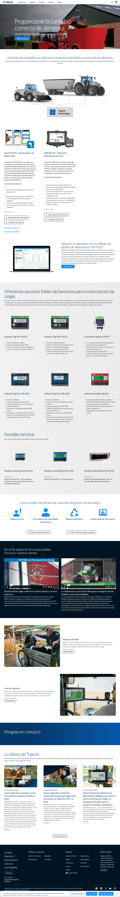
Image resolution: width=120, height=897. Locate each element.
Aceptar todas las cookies (106, 893)
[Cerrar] (117, 894)
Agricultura (32, 2)
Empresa (59, 2)
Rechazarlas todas (91, 893)
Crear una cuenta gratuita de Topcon (11, 880)
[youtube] (110, 888)
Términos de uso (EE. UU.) (9, 888)
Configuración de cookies (77, 893)
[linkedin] (101, 888)
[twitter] (106, 888)
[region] (60, 894)
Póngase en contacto (22, 38)
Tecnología (41, 2)
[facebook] (97, 888)
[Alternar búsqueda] (112, 2)
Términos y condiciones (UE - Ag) (40, 888)
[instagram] (115, 888)
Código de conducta (78, 888)
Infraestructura (22, 2)
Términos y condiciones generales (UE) (24, 888)
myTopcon (51, 2)
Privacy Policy (44, 895)
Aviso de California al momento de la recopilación (63, 888)
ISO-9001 (50, 888)
